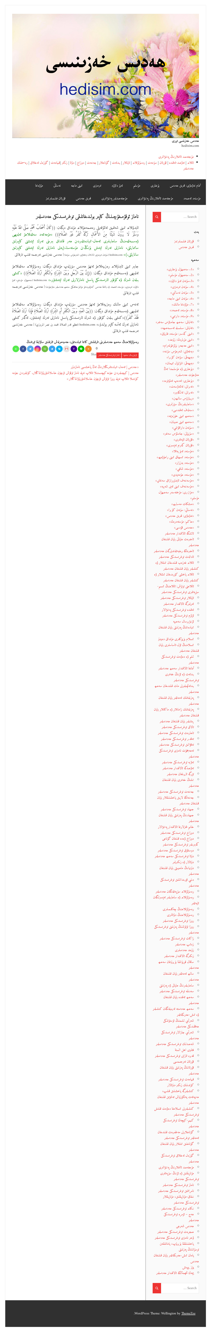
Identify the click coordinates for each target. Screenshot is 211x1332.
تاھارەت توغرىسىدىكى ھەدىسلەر (176, 733)
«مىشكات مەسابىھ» (182, 504)
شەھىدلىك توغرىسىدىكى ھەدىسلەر (175, 1044)
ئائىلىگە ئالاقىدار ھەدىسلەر (179, 533)
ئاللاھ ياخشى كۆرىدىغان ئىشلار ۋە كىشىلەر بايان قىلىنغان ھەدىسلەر (176, 577)
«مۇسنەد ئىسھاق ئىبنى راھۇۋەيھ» (175, 457)
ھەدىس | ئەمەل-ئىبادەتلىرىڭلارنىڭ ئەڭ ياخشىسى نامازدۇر (104, 367)
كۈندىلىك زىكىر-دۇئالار (180, 1085)
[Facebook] (23, 349)
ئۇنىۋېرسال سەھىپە (130, 355)
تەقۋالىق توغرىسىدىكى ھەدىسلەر (176, 744)
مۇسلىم (136, 185)
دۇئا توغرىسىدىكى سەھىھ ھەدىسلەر (174, 856)
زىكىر (64, 162)
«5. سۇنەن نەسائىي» (182, 292)
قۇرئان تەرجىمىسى (183, 1061)
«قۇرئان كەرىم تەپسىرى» (180, 445)
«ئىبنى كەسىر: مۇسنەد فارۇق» (177, 333)
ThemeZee (188, 1313)
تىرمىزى (97, 185)
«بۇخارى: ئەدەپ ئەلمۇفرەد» (178, 380)
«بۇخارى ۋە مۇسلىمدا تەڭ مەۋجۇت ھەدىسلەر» (181, 371)
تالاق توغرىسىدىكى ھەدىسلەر (178, 727)
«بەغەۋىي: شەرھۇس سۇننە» (178, 351)
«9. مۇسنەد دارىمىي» (182, 316)
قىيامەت (55, 162)
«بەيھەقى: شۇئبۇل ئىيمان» (179, 363)
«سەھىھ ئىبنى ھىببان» (181, 422)
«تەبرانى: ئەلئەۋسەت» (181, 386)
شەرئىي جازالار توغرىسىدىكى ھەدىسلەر (180, 1035)
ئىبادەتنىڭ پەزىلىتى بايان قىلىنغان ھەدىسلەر (178, 630)
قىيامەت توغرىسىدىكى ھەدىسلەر (176, 1079)
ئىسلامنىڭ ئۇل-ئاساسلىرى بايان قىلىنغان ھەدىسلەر (179, 647)
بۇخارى (155, 185)
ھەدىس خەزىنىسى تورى (185, 140)
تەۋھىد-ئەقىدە (177, 162)
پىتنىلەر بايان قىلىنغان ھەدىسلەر (177, 721)
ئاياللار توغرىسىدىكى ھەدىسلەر (177, 598)
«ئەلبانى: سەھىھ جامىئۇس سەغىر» (175, 322)
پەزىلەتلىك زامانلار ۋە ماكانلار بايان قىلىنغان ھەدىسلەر (176, 712)
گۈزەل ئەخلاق (39, 162)
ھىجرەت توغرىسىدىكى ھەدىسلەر (175, 1231)
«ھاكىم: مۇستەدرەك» (181, 521)
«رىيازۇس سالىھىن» (183, 398)
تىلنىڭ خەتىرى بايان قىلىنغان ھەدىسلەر (180, 782)
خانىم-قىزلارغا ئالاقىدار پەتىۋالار (176, 826)
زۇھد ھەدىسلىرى (184, 950)
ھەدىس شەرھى (185, 1226)
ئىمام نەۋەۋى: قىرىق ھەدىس (185, 185)
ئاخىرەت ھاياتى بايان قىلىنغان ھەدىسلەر (180, 542)
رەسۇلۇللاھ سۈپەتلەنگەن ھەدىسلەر (175, 891)
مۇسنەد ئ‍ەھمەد (192, 198)
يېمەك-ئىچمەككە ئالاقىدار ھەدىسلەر (175, 1273)
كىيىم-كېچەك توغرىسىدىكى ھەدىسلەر (181, 1123)
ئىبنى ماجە (77, 185)
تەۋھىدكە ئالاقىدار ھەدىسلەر (178, 768)
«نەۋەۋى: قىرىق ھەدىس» (179, 515)
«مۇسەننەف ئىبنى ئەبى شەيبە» (177, 486)
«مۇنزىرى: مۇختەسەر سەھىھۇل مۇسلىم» (179, 495)
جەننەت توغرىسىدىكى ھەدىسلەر (176, 791)
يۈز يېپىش (188, 1267)
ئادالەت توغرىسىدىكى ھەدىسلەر (176, 556)
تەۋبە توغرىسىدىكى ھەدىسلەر (178, 762)
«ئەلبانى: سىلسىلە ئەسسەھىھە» (177, 328)
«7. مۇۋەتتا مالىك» (183, 304)
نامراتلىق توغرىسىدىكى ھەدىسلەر (176, 1190)
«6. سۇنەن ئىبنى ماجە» (180, 298)
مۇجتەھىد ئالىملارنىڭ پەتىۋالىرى (176, 156)
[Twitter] (30, 349)
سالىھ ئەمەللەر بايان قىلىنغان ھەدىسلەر (181, 976)
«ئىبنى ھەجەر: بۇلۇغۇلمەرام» (178, 345)
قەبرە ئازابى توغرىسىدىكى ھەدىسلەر (174, 1055)
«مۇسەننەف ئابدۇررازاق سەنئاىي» (174, 480)
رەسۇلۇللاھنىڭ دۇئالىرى (180, 914)
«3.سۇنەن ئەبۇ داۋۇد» (181, 281)
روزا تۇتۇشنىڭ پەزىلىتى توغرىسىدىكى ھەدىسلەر (176, 929)
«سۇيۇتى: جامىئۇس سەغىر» (178, 433)
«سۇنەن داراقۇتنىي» (183, 427)
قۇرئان (163, 162)
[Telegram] (52, 349)
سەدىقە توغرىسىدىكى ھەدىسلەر (177, 991)
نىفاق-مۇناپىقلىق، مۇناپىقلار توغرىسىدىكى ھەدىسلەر (181, 1199)
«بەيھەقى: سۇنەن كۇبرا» (180, 357)
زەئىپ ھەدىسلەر (184, 944)
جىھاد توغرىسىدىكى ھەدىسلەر (177, 809)
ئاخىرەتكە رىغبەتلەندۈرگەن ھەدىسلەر (174, 551)
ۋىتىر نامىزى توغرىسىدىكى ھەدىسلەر (174, 1237)
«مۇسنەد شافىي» (185, 468)
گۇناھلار (104, 162)
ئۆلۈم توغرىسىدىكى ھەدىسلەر (178, 615)
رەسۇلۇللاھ (139, 162)
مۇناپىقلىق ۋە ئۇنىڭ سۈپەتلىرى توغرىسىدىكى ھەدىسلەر (179, 1176)
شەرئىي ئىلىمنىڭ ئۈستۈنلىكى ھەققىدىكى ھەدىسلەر (181, 1023)
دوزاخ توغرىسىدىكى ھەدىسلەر (177, 832)
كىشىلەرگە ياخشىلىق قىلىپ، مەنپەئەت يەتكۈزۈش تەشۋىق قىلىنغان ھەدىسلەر (178, 1097)
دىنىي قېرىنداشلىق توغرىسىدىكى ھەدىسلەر (179, 882)
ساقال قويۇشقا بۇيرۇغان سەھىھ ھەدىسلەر (178, 964)
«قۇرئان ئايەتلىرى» (184, 439)
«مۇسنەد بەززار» (184, 462)
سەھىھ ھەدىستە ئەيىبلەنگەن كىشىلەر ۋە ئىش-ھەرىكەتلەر (176, 1011)
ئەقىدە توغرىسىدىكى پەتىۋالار (178, 609)
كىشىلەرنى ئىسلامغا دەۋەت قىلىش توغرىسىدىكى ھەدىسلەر (176, 1111)
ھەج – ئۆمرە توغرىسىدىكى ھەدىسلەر (181, 1217)
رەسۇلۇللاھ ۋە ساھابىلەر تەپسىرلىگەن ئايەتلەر (176, 900)
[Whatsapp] (16, 349)
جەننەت (91, 162)
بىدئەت (116, 162)
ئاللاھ (190, 162)
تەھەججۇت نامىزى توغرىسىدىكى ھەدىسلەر (179, 753)
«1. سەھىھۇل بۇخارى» (180, 269)
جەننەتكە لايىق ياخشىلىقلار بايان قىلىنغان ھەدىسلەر (178, 800)
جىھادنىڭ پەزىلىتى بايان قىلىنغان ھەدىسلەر (179, 818)
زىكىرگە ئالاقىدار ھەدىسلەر (179, 956)
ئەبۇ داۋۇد (117, 185)
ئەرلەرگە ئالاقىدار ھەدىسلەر (179, 603)
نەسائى (57, 185)
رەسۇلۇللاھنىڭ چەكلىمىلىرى (178, 909)
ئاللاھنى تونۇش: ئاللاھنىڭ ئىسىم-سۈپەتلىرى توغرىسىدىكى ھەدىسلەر (178, 589)
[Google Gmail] (66, 349)
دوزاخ (80, 162)
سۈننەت (152, 162)
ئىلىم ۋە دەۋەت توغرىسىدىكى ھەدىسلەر (180, 659)
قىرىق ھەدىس (83, 198)
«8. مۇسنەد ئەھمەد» (182, 310)
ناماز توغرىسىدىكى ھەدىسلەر (109, 355)
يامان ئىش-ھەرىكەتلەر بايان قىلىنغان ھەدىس (176, 1258)
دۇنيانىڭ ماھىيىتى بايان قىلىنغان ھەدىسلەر (179, 871)
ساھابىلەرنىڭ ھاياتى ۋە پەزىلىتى (176, 985)
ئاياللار (126, 162)
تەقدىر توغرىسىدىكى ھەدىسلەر (177, 738)
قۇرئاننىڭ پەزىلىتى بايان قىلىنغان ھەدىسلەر (179, 1070)
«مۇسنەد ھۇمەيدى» (182, 474)
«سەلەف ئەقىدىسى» (183, 410)
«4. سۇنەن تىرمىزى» (182, 286)
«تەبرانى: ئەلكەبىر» (183, 392)
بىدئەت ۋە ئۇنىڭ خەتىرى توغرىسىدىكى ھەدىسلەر (182, 677)
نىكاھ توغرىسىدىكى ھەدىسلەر (177, 1208)
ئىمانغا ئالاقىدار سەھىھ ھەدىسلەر (176, 668)
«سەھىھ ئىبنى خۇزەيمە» (180, 416)
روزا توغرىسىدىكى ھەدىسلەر (178, 920)
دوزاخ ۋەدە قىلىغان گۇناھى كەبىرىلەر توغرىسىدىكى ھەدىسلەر (180, 841)
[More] (88, 349)
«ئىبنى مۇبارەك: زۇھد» (181, 339)
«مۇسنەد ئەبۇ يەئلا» (183, 451)
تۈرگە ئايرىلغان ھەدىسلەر (180, 774)
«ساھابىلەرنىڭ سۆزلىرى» (180, 404)
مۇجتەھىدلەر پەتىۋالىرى (114, 198)
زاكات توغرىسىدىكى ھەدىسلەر (177, 938)
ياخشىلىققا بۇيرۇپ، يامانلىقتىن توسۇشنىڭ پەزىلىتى (179, 1246)
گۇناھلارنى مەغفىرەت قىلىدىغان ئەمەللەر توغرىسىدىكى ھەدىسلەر (178, 1135)
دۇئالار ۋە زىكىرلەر (183, 862)
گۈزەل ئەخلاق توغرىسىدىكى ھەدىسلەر (180, 1158)
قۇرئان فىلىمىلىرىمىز (55, 198)
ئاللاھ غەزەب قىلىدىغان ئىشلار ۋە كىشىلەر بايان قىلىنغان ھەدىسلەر (177, 565)
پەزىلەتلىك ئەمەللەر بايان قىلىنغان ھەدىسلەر (178, 700)
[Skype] (59, 349)
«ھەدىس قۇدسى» (184, 527)
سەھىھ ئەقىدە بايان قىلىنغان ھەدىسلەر (181, 1000)
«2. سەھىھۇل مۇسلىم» (181, 275)
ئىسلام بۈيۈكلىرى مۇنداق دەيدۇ (176, 639)
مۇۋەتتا (39, 185)
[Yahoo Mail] (74, 349)
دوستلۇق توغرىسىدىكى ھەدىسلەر (176, 850)
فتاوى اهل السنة (184, 1050)
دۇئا (72, 162)
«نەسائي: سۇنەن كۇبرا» (180, 510)
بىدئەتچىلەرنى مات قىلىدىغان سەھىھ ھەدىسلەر (176, 688)
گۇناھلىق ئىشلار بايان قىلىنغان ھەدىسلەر (179, 1146)
